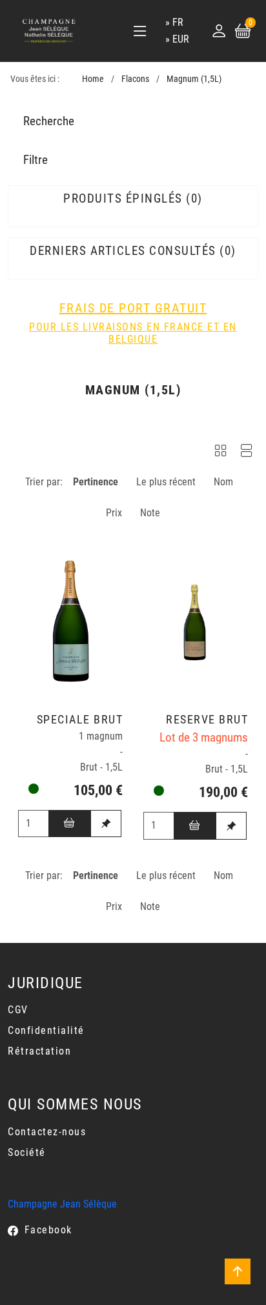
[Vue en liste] (246, 453)
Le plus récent (166, 482)
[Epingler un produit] (105, 824)
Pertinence (95, 482)
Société (27, 1152)
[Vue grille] (220, 453)
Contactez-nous (47, 1132)
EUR (180, 39)
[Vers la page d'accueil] (49, 30)
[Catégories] (140, 31)
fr (177, 22)
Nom (223, 482)
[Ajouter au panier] (69, 824)
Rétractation (39, 1051)
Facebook (48, 1230)
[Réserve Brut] (195, 619)
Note (150, 513)
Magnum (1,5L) (194, 79)
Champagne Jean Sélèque (62, 1204)
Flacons (135, 79)
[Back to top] (238, 1271)
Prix (114, 513)
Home (93, 79)
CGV (18, 1010)
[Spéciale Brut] (70, 619)
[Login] (219, 31)
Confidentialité (46, 1030)
